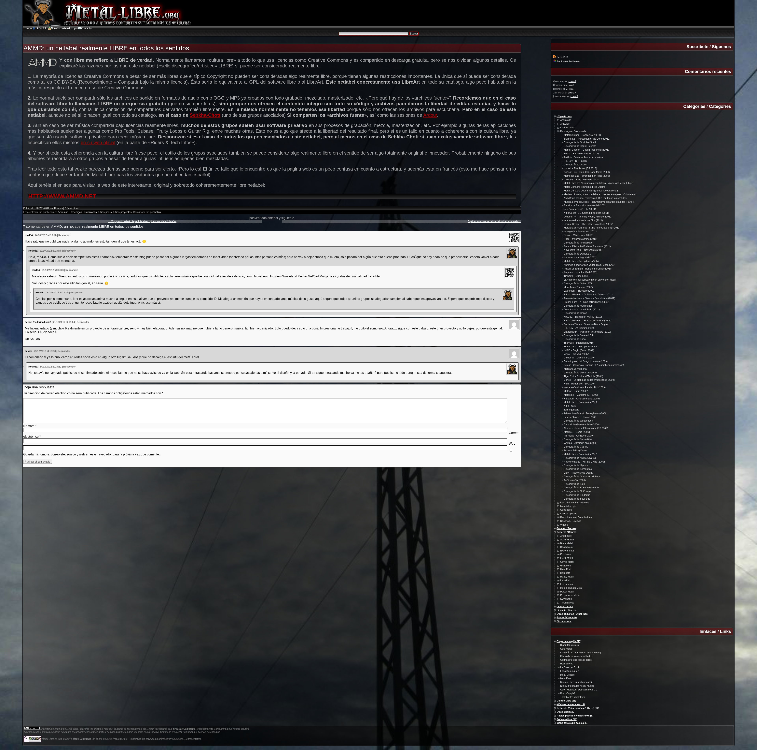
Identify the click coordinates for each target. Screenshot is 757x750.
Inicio (29, 28)
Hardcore (565, 573)
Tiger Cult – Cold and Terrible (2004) (583, 376)
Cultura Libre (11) (566, 700)
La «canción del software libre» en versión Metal (590, 279)
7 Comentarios (72, 208)
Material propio (568, 506)
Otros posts (105, 212)
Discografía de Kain (574, 484)
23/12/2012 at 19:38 (45, 351)
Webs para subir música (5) (572, 723)
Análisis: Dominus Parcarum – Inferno (584, 157)
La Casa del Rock (569, 667)
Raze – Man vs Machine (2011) (580, 239)
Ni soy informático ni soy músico (577, 686)
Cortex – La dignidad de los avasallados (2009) (589, 380)
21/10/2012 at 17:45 (58, 292)
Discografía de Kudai (575, 339)
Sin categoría (564, 621)
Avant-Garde (567, 539)
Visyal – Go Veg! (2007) (576, 354)
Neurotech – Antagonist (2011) (580, 257)
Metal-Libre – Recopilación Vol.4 (581, 261)
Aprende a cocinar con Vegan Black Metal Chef (589, 265)
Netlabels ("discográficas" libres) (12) (578, 708)
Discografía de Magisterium (578, 305)
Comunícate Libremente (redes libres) (580, 652)
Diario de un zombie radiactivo (576, 656)
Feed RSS (562, 57)
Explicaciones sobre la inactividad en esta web (494, 221)
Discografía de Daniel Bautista (580, 146)
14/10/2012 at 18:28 (46, 235)
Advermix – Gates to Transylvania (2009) (585, 413)
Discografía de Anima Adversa (580, 458)
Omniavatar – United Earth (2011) (582, 309)
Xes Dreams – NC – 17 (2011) (580, 209)
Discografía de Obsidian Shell (580, 142)
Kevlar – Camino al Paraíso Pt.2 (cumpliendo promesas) (594, 365)
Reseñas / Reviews (570, 521)
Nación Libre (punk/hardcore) (576, 682)
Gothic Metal (567, 562)
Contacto (86, 28)
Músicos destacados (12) (571, 704)
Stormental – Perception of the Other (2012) (587, 138)
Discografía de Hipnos (576, 465)
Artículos (63, 212)
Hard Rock (566, 569)
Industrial (565, 580)
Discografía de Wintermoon (578, 420)
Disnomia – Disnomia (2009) (579, 357)
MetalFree (565, 678)
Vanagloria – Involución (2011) (580, 231)
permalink (155, 212)
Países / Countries (567, 617)
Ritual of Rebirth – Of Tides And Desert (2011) (588, 294)
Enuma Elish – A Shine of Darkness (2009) (586, 302)
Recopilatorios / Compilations (576, 517)
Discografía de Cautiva (576, 446)
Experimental (567, 550)
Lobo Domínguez (569, 671)
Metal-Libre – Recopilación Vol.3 (581, 346)
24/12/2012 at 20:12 (51, 366)
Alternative (566, 536)
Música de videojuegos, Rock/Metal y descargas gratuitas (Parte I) (599, 202)
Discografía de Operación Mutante (582, 476)
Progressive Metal (570, 595)
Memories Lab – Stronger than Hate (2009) (587, 175)
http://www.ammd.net (62, 196)
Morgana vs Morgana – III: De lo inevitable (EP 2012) (592, 227)
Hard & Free (566, 663)
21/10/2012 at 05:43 (53, 270)
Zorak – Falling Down (575, 450)
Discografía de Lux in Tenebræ (580, 372)
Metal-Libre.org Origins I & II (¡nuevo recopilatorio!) (591, 190)
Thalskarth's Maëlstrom (572, 697)
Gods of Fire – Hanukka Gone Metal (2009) (587, 172)
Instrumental (566, 584)
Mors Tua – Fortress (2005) (578, 287)
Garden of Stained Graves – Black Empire (586, 324)
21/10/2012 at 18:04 (64, 322)
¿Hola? (572, 81)
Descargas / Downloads (83, 212)
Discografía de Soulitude (577, 498)
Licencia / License (567, 610)
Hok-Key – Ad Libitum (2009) (579, 328)
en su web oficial (98, 142)
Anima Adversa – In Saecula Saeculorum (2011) (589, 298)
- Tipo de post (564, 116)
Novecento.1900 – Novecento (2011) (583, 250)
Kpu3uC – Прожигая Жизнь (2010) (583, 316)
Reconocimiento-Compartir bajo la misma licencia (211, 729)
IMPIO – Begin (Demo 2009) (579, 350)
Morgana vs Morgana (575, 369)
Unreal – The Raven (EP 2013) (580, 168)
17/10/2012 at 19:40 (51, 250)
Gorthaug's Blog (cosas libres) (576, 660)
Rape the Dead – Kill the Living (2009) (584, 461)
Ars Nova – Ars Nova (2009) (579, 435)
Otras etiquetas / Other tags (572, 614)
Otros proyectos (122, 212)
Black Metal (566, 543)
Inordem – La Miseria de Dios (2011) (583, 220)
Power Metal (567, 591)
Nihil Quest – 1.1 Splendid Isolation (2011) (586, 213)
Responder (64, 235)
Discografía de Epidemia (577, 495)
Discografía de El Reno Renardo (581, 487)
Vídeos (564, 524)
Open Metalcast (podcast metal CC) (579, 689)
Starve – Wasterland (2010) (578, 235)
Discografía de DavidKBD (577, 253)
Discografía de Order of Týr (578, 283)
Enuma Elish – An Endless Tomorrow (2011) (587, 246)
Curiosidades (567, 127)
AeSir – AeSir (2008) (575, 480)
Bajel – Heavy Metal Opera (578, 472)
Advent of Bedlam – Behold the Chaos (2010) (588, 268)
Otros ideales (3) (566, 712)
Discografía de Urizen (575, 164)
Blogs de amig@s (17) (569, 641)
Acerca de (565, 120)
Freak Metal (566, 558)
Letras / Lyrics (565, 606)
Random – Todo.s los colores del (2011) (585, 205)
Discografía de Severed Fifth (579, 335)
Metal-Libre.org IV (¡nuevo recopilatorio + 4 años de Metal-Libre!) (598, 183)
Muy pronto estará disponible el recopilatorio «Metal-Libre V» (142, 221)
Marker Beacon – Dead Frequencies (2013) (587, 149)
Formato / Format (566, 528)
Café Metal (566, 648)
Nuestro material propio (64, 28)
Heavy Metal (567, 576)
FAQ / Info (41, 28)
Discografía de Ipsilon (575, 313)
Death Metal (566, 547)
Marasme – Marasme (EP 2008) (581, 395)
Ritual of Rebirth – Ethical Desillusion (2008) (587, 320)
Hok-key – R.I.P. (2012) (576, 161)
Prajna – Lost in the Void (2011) (580, 272)
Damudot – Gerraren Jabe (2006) (581, 424)
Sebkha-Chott (205, 115)
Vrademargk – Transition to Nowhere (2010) (587, 331)
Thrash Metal (567, 602)
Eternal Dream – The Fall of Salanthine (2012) (588, 224)
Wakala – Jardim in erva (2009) (580, 443)
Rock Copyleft (567, 693)
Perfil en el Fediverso (568, 61)
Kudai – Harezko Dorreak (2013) (581, 153)
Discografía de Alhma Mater (578, 242)
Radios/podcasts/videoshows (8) (575, 715)
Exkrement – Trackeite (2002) (579, 290)
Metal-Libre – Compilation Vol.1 (581, 454)
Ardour (430, 115)
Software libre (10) (567, 719)
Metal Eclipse (567, 675)
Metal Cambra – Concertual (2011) (582, 135)
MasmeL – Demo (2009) (577, 432)
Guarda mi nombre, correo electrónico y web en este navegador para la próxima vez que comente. (91, 454)
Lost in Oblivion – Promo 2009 (580, 417)
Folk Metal (565, 554)
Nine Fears (570, 406)
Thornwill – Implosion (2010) (579, 342)
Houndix (58, 208)
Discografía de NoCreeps (577, 491)
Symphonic (566, 599)
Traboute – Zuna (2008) (576, 276)
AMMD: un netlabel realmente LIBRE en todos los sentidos (595, 198)
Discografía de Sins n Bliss (578, 439)
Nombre (29, 426)
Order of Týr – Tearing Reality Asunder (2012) (588, 216)
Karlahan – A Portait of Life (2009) (582, 398)
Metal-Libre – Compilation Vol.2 (581, 402)
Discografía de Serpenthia (578, 469)
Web (512, 443)
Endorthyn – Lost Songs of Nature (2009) (586, 361)
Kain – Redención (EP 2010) (579, 383)
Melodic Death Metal (571, 588)
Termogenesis (571, 409)
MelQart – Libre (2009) (576, 391)
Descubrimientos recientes (574, 502)
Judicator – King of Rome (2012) (581, 179)
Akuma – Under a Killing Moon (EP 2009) (586, 428)
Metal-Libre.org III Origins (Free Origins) (585, 187)
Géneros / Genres (566, 532)
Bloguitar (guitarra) (570, 645)
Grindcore (565, 565)
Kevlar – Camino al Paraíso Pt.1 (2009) (585, 387)
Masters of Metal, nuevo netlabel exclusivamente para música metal (600, 194)
